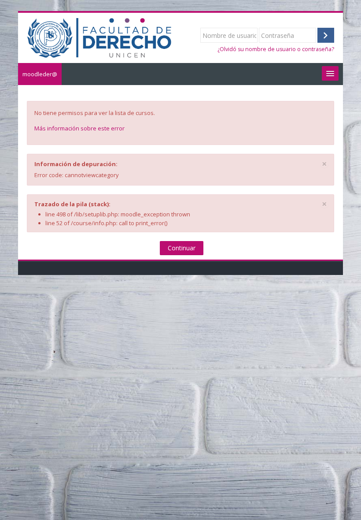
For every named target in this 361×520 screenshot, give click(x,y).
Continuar (181, 248)
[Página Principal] (99, 37)
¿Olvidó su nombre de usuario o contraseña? (275, 49)
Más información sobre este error (79, 128)
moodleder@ (39, 74)
